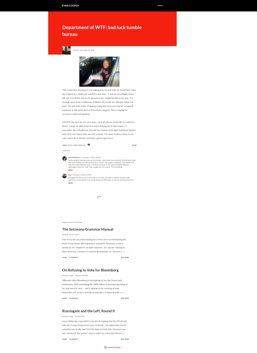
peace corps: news (75, 145)
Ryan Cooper (70, 5)
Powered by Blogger (114, 347)
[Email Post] (89, 145)
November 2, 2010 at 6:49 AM (91, 157)
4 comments (73, 298)
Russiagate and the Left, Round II (88, 311)
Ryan (69, 175)
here (77, 122)
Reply (70, 170)
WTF (84, 145)
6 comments (73, 257)
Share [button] (134, 145)
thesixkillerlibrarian (74, 157)
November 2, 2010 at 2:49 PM (82, 175)
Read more (125, 257)
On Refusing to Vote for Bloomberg (90, 270)
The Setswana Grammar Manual (87, 229)
